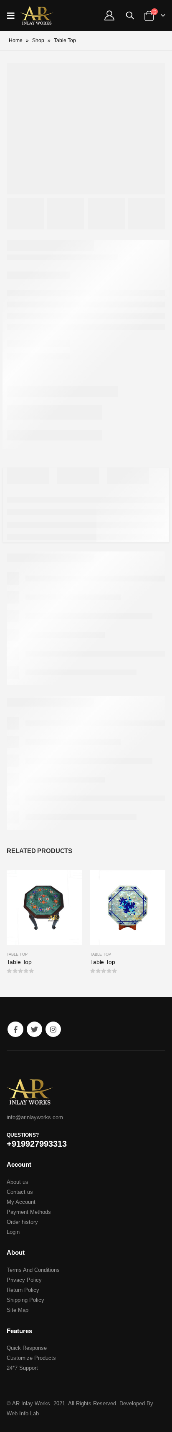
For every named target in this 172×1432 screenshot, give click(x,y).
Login (13, 1232)
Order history (22, 1222)
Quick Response (27, 1348)
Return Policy (23, 1290)
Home (16, 40)
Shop (38, 40)
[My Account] (109, 15)
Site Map (17, 1310)
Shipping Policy (25, 1300)
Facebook (15, 1029)
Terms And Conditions (33, 1270)
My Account (21, 1202)
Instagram (53, 1029)
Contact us (20, 1192)
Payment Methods (29, 1212)
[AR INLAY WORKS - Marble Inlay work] (36, 15)
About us (17, 1182)
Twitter (34, 1029)
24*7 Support (22, 1368)
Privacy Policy (24, 1280)
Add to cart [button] (68, 883)
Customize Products (31, 1358)
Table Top (17, 954)
